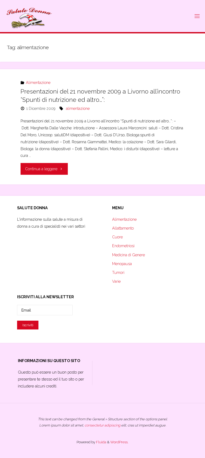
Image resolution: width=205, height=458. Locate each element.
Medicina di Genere (128, 255)
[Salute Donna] (29, 16)
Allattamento (123, 228)
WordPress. (119, 442)
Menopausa (122, 263)
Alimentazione (38, 82)
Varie (116, 281)
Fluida (100, 442)
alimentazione (78, 108)
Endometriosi (123, 245)
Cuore (117, 237)
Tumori (118, 272)
